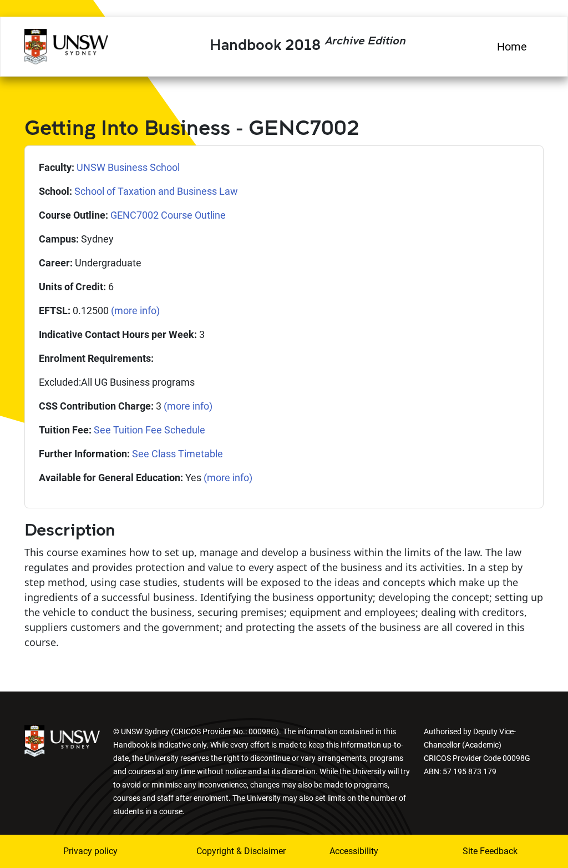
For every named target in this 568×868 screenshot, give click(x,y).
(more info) (135, 310)
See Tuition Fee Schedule (149, 430)
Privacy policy (90, 851)
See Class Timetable (177, 454)
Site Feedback (490, 851)
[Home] (66, 44)
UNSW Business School (128, 167)
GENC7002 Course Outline (168, 215)
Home (512, 46)
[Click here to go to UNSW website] (62, 740)
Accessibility (353, 851)
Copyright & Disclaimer (225, 851)
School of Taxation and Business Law (156, 191)
